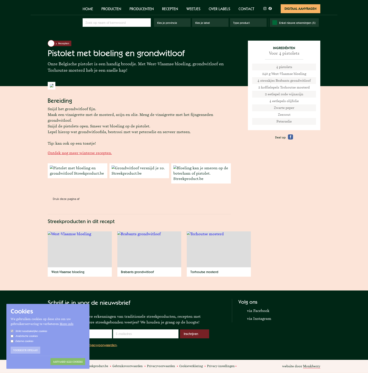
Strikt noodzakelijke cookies (31, 331)
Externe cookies (24, 341)
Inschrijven (191, 334)
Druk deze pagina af (66, 198)
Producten (111, 8)
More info (66, 324)
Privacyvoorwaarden (102, 345)
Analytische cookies (26, 336)
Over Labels (219, 8)
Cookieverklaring (191, 366)
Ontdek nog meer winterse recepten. (80, 153)
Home (88, 8)
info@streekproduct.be (92, 366)
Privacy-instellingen (221, 366)
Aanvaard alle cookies (68, 361)
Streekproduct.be (61, 17)
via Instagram (255, 318)
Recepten (170, 8)
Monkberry (311, 366)
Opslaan (147, 22)
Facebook (241, 366)
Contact (246, 8)
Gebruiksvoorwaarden (127, 366)
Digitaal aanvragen (300, 9)
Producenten (141, 8)
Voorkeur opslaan (25, 350)
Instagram (246, 366)
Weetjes (193, 8)
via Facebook (254, 310)
